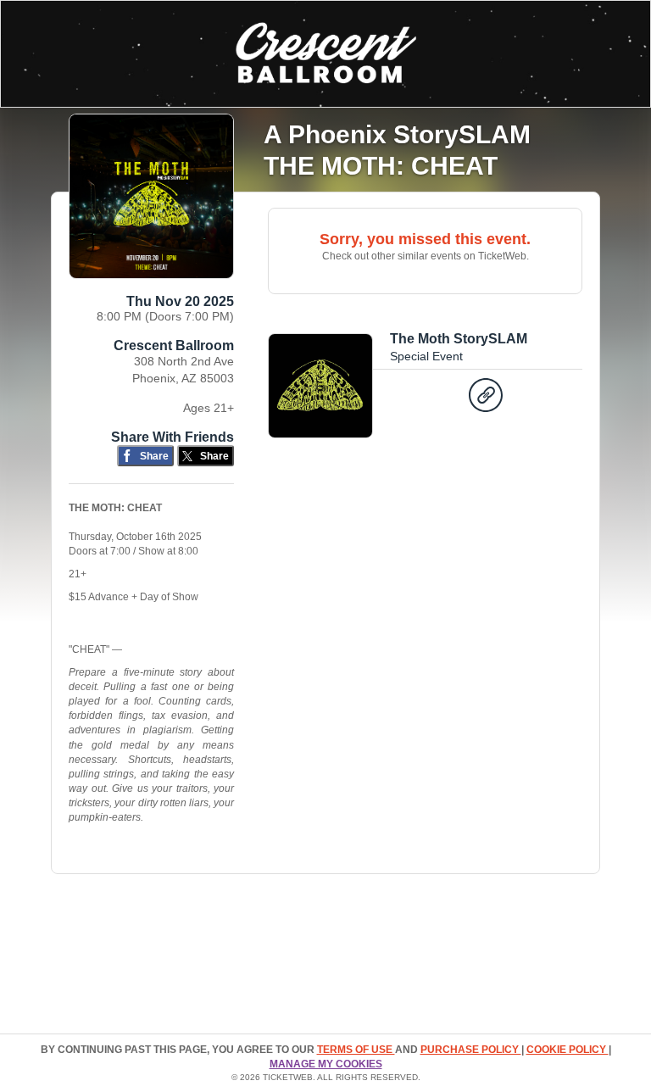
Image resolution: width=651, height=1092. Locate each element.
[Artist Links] (486, 399)
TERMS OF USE (356, 1050)
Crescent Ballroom (174, 345)
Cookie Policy (567, 1050)
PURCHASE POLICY (470, 1050)
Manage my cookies (326, 1064)
